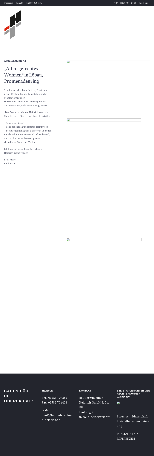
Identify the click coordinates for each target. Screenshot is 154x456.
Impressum (9, 3)
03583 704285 (57, 398)
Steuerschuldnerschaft (132, 416)
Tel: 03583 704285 (34, 3)
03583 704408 (57, 402)
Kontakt (19, 3)
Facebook (143, 3)
